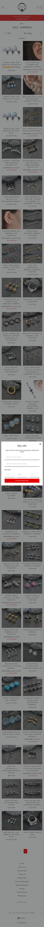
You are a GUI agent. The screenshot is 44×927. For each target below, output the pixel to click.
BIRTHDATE (8, 470)
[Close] (40, 444)
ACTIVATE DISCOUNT (22, 481)
